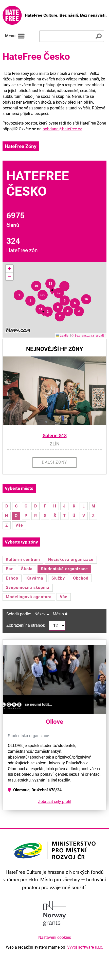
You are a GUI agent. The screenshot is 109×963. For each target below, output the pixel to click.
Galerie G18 (55, 435)
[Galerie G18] (54, 390)
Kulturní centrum (23, 559)
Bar (9, 568)
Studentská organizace (64, 568)
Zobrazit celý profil (54, 801)
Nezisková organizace (70, 559)
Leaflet (64, 335)
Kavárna (34, 578)
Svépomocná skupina (27, 587)
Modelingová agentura (29, 596)
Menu (10, 36)
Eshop (12, 578)
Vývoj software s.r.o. (85, 947)
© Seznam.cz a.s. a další (88, 335)
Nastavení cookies (54, 937)
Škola (27, 568)
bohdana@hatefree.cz (62, 129)
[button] (19, 295)
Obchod (80, 578)
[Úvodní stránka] (54, 15)
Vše (19, 525)
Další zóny (54, 462)
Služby (58, 578)
